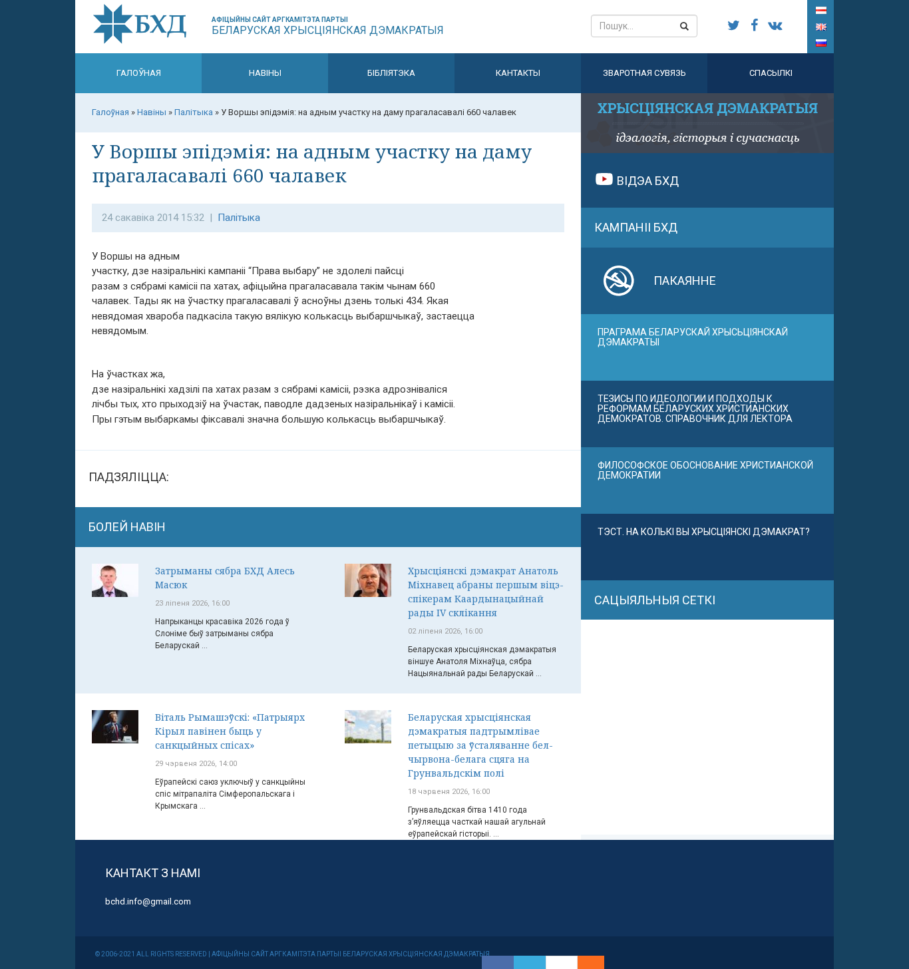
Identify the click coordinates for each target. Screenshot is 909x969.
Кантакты (518, 73)
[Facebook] (498, 962)
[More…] (584, 962)
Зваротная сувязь (644, 73)
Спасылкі (771, 73)
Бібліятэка (391, 73)
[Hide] (597, 962)
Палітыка (239, 218)
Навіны (265, 73)
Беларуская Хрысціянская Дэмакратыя (328, 26)
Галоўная (138, 73)
